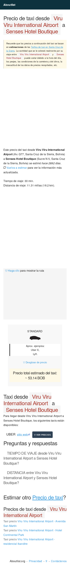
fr (46, 561)
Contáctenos (59, 561)
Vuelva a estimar (16, 168)
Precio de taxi (47, 497)
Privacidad (35, 561)
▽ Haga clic (12, 270)
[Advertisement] (35, 108)
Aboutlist (9, 5)
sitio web (22, 434)
